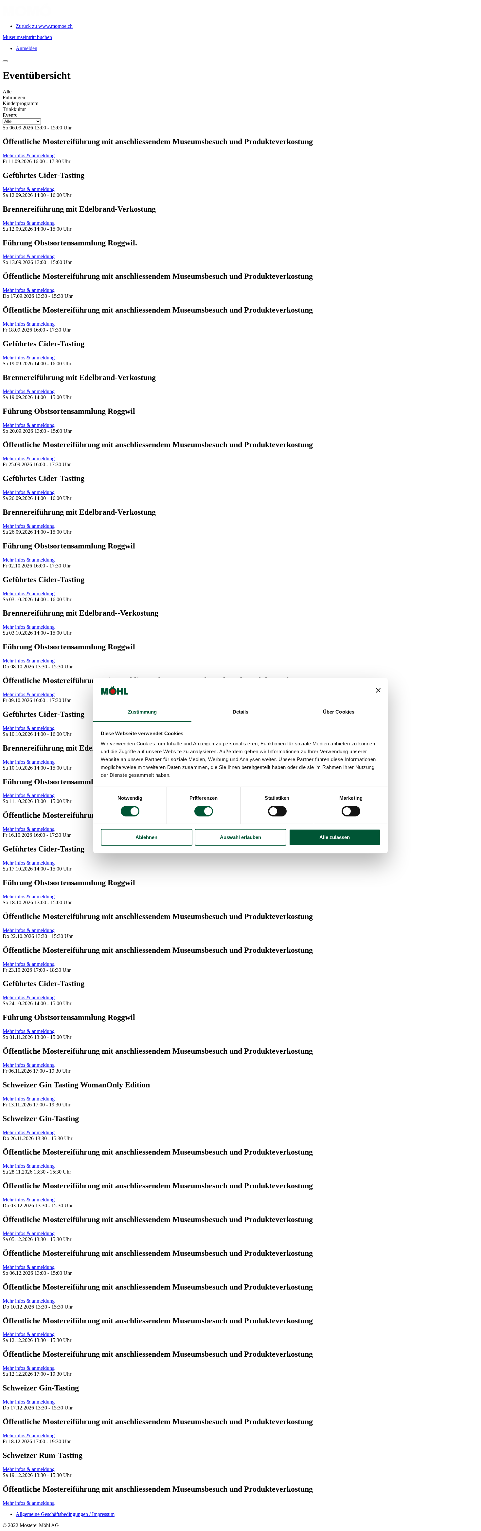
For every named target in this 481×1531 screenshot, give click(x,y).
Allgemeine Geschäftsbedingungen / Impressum (65, 1514)
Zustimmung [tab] (142, 712)
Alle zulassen (334, 837)
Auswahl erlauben (240, 837)
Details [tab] (241, 712)
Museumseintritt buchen (27, 37)
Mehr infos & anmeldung (29, 155)
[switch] (203, 811)
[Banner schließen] (378, 690)
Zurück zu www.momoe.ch (44, 26)
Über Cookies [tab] (338, 712)
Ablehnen (146, 837)
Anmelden (26, 48)
